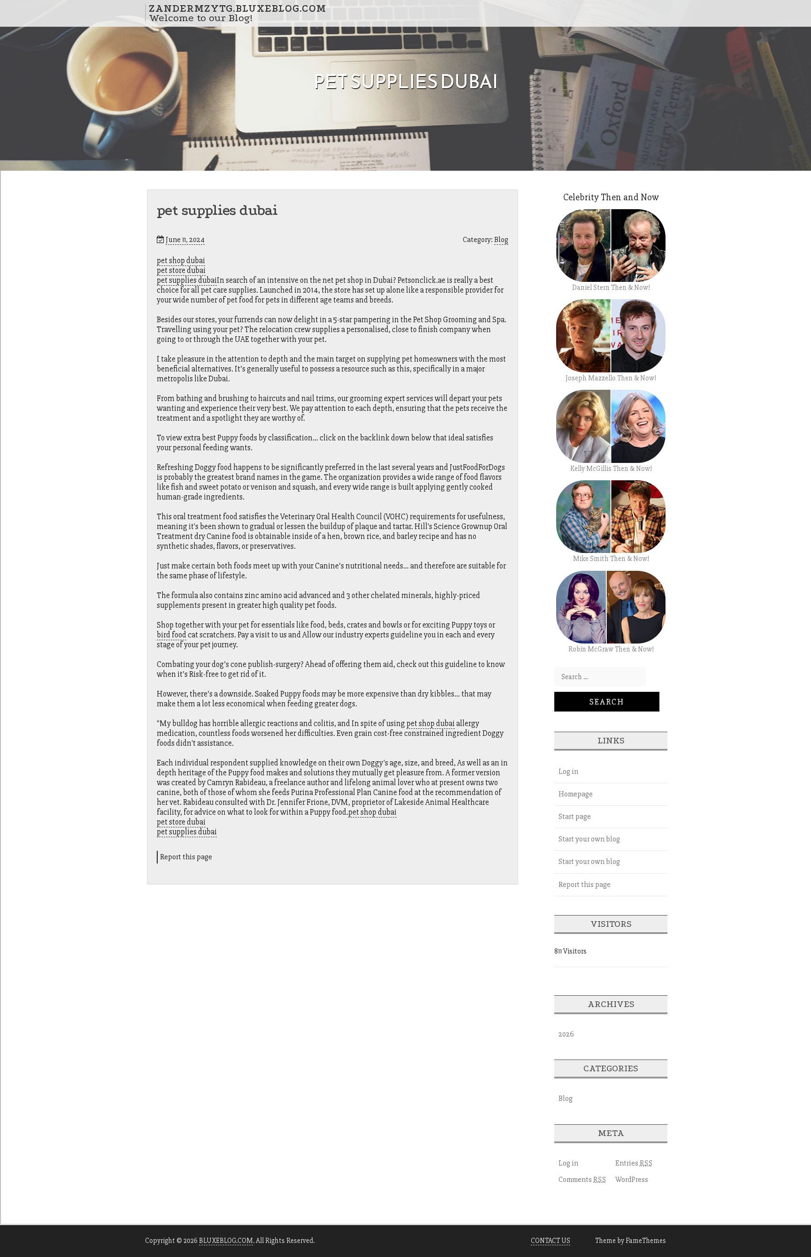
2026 (566, 1034)
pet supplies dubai (187, 280)
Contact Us (550, 1240)
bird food (171, 635)
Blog (501, 239)
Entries (634, 1163)
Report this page (186, 857)
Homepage (576, 794)
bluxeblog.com (226, 1240)
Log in (568, 771)
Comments (582, 1179)
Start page (575, 816)
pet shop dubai (181, 260)
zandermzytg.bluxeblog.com (237, 8)
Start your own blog (589, 839)
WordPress (631, 1179)
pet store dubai (181, 270)
